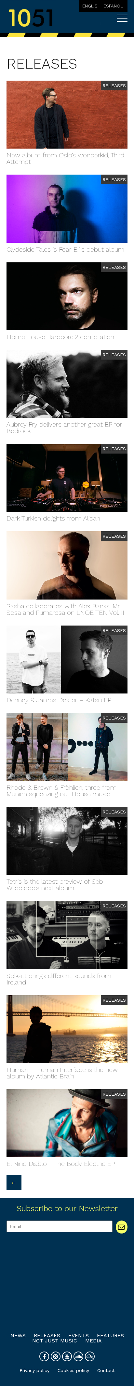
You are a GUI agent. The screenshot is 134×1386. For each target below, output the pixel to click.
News (18, 1335)
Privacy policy (34, 1370)
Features (110, 1335)
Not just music (54, 1341)
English (91, 5)
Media (93, 1341)
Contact (106, 1370)
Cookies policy (73, 1370)
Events (78, 1335)
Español (113, 5)
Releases (47, 1335)
